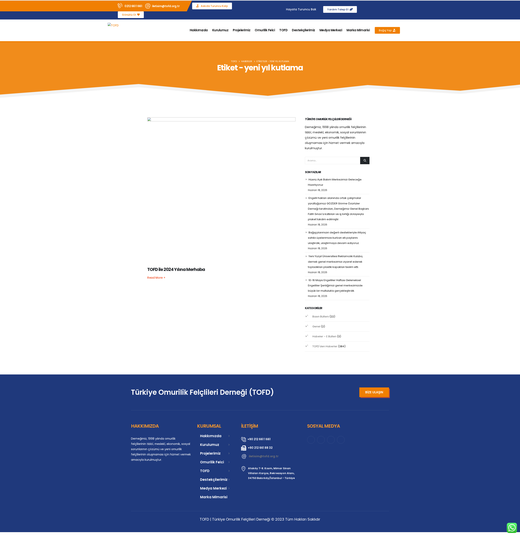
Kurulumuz (220, 30)
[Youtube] (398, 9)
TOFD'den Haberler (324, 346)
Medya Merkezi (331, 30)
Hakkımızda (199, 30)
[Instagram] (382, 9)
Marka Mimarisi (358, 30)
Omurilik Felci (265, 30)
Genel (316, 326)
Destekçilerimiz (303, 30)
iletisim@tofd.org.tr (166, 6)
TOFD (283, 30)
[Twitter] (390, 9)
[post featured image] (221, 191)
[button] (406, 30)
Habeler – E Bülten (324, 336)
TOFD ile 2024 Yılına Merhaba (176, 269)
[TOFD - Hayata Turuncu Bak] (113, 25)
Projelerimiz (241, 30)
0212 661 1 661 (133, 6)
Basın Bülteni (320, 316)
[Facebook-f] (373, 9)
